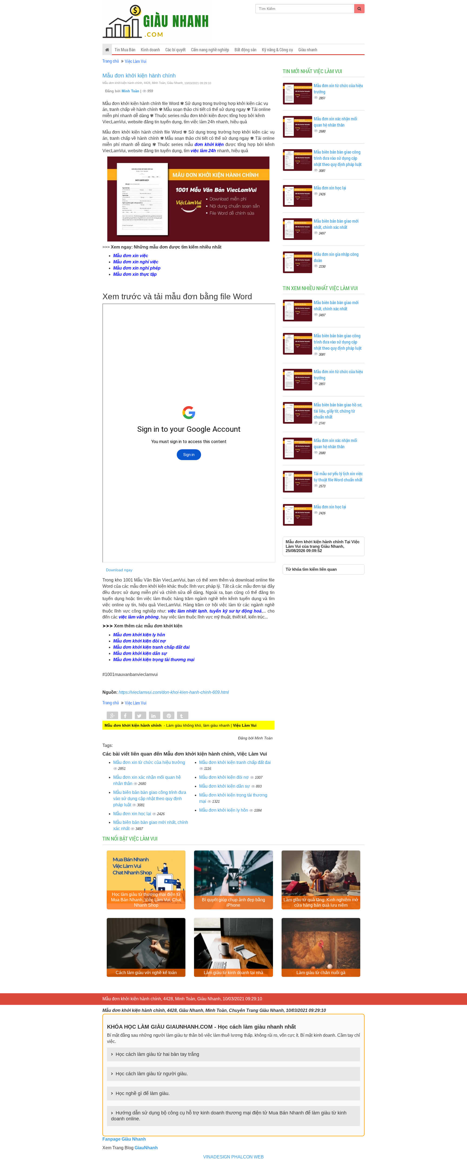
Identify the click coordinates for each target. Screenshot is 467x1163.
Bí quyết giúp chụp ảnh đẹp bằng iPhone (233, 902)
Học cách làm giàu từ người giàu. (152, 1073)
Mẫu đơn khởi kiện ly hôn (224, 810)
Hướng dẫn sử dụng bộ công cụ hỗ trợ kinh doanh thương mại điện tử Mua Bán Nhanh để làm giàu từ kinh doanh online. (228, 1115)
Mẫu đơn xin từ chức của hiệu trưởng (149, 762)
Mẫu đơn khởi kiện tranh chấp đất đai (235, 762)
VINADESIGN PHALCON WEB (233, 1157)
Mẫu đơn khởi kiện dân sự (225, 786)
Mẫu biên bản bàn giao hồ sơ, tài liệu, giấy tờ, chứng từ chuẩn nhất (338, 411)
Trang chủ (110, 61)
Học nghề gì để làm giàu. (143, 1093)
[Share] (112, 716)
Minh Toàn (131, 91)
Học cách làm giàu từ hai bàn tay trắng (157, 1054)
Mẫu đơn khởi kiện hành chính (139, 76)
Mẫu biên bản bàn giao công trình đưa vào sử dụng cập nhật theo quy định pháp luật (149, 798)
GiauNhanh (146, 1147)
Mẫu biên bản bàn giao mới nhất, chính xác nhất (336, 224)
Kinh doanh (150, 49)
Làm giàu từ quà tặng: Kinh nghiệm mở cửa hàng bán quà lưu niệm (320, 902)
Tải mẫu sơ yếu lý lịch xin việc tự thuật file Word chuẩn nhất (338, 476)
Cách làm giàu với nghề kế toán (146, 972)
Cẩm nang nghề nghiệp (210, 49)
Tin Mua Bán (125, 49)
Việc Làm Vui (135, 61)
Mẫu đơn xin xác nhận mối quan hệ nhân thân (335, 122)
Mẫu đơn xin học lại (132, 813)
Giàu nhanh (307, 49)
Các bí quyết (175, 49)
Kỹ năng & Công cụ (277, 49)
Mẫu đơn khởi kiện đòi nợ (224, 777)
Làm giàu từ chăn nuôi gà (320, 972)
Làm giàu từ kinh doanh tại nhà (233, 972)
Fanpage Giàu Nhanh (124, 1139)
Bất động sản (245, 49)
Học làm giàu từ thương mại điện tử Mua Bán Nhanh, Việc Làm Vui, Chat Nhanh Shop (146, 899)
